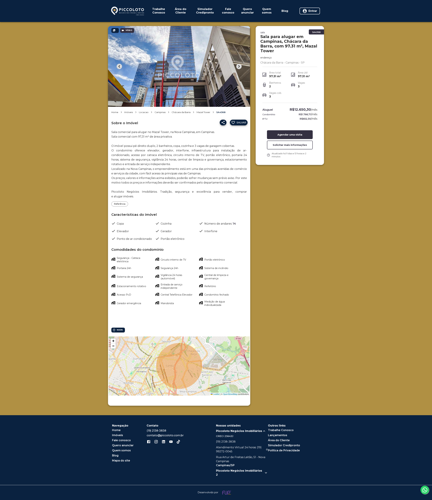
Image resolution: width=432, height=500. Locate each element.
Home (114, 112)
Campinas (160, 112)
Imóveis (128, 112)
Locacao (143, 112)
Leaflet (216, 394)
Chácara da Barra (181, 112)
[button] (113, 341)
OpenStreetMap (230, 394)
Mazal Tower (203, 112)
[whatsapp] (425, 490)
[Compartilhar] (223, 122)
